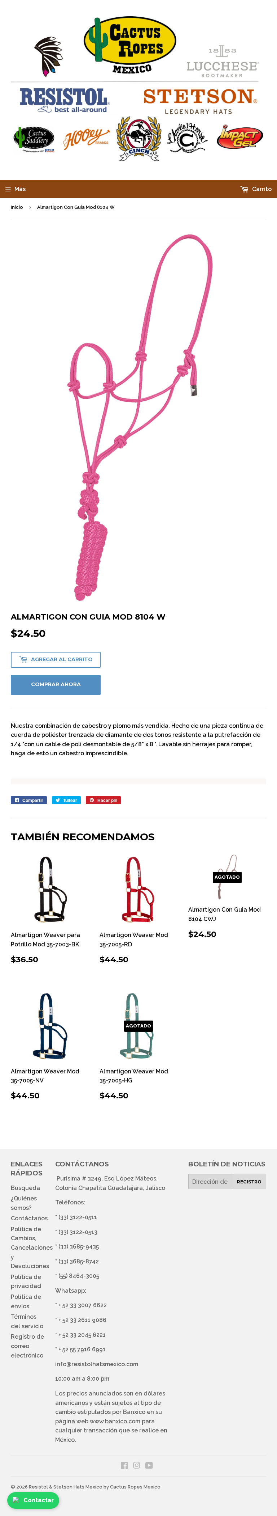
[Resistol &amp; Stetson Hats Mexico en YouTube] (149, 1466)
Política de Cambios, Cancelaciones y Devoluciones (32, 1248)
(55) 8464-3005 (78, 1275)
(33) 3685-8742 (78, 1261)
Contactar (38, 1500)
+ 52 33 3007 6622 (82, 1305)
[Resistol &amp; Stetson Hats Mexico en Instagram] (136, 1466)
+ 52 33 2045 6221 (82, 1334)
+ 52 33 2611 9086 (82, 1320)
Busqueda (25, 1187)
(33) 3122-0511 (77, 1217)
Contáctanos (29, 1218)
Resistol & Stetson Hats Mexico (65, 1487)
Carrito (261, 189)
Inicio (17, 207)
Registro (249, 1181)
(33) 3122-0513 (77, 1232)
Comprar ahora (56, 684)
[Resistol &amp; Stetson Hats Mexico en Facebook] (124, 1466)
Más (20, 189)
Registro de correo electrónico (27, 1346)
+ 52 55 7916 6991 (82, 1349)
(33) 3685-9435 (78, 1246)
